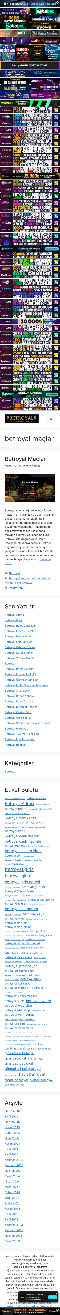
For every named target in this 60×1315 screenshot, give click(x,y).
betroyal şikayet (35, 1044)
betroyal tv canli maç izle (21, 996)
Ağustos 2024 (14, 1159)
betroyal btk (40, 827)
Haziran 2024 (13, 1170)
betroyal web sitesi (19, 1005)
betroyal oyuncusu (12, 948)
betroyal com (13, 855)
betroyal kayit (33, 914)
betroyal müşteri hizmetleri (22, 943)
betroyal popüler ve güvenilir (35, 962)
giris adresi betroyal (19, 1053)
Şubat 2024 (12, 1192)
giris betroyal (15, 1058)
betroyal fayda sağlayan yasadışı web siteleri (23, 860)
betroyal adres (36, 798)
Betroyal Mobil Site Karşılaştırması (26, 685)
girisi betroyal (35, 1058)
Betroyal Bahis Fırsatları (20, 669)
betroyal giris (19, 869)
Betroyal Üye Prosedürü (20, 739)
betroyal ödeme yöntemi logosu (17, 1036)
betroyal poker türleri (13, 962)
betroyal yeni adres (19, 1015)
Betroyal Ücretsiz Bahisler (21, 679)
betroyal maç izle (16, 922)
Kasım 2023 (12, 1208)
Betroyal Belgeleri (16, 744)
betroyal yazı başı (39, 1011)
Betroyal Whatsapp (17, 1010)
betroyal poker (40, 958)
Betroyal (14, 573)
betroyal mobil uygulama (38, 935)
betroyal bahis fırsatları (41, 809)
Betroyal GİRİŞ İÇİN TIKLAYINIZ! (30, 65)
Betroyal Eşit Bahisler (18, 641)
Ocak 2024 (12, 1197)
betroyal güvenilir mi (34, 896)
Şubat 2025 (12, 1132)
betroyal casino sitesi (23, 850)
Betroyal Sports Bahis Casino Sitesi (27, 723)
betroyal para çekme (18, 957)
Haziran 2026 (13, 1111)
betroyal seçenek (12, 980)
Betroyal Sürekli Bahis (19, 652)
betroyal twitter (38, 1001)
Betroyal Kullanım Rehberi (21, 706)
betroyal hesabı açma (35, 904)
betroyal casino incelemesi (39, 846)
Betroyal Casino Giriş (18, 712)
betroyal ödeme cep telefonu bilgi (18, 1032)
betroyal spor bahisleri (17, 987)
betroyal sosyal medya (17, 983)
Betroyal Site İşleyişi (17, 690)
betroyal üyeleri (11, 1040)
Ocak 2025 (12, 1138)
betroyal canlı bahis (16, 845)
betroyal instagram (21, 908)
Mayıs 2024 (12, 1176)
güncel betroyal (11, 1075)
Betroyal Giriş (13, 620)
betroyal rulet (34, 975)
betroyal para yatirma (24, 952)
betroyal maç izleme (18, 927)
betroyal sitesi (30, 979)
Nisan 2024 (12, 1181)
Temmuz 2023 (14, 1230)
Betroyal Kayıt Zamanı (19, 701)
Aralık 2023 (12, 1203)
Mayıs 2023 (12, 1241)
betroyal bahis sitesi (21, 818)
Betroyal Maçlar (25, 458)
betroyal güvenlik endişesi (15, 900)
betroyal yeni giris (15, 1023)
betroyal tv (39, 987)
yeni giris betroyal (15, 1084)
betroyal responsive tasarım (16, 975)
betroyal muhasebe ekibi (35, 940)
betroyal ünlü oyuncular (41, 1036)
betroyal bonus (34, 822)
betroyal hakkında (15, 903)
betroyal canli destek (22, 836)
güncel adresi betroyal (23, 1069)
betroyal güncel (33, 887)
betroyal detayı (30, 856)
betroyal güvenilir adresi (15, 896)
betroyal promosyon (21, 966)
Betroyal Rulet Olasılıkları (20, 625)
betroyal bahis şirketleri (14, 823)
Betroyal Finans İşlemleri (20, 631)
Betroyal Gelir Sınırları (18, 717)
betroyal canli (15, 831)
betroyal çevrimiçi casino (19, 1028)
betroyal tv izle (14, 1001)
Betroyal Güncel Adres (19, 891)
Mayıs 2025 (12, 1127)
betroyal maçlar (19, 578)
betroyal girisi (18, 875)
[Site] (30, 110)
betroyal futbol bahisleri (14, 864)
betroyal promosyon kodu (19, 970)
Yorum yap (16, 587)
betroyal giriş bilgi (12, 887)
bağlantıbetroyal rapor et (15, 799)
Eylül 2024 (11, 1154)
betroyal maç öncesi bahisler (16, 932)
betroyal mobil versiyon (14, 940)
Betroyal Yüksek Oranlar (20, 658)
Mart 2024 (11, 1187)
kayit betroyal (23, 583)
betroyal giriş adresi (22, 882)
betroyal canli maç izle (23, 841)
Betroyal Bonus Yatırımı (19, 696)
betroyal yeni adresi (20, 1019)
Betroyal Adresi (14, 614)
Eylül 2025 (11, 1116)
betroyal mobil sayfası (14, 935)
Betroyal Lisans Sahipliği (20, 674)
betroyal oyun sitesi (32, 947)
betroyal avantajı (42, 804)
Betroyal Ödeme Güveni (20, 647)
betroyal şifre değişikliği (15, 1044)
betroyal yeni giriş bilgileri (37, 1024)
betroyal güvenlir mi (41, 899)
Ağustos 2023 (14, 1224)
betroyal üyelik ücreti (27, 1040)
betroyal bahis (15, 809)
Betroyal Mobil (38, 931)
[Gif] (30, 176)
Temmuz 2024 (14, 1165)
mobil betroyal (16, 1080)
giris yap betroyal (19, 1063)
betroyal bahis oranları (17, 813)
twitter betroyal (41, 1080)
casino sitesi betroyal (39, 1048)
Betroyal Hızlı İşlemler (18, 636)
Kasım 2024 (12, 1143)
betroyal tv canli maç (13, 992)
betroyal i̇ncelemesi (13, 915)
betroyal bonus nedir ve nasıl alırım (19, 827)
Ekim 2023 (11, 1214)
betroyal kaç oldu (14, 918)
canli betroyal (15, 1048)
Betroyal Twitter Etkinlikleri (22, 734)
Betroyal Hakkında (16, 728)
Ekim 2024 (11, 1149)
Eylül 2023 (11, 1219)
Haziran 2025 (13, 1122)
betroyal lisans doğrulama (36, 919)
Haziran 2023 (13, 1235)
